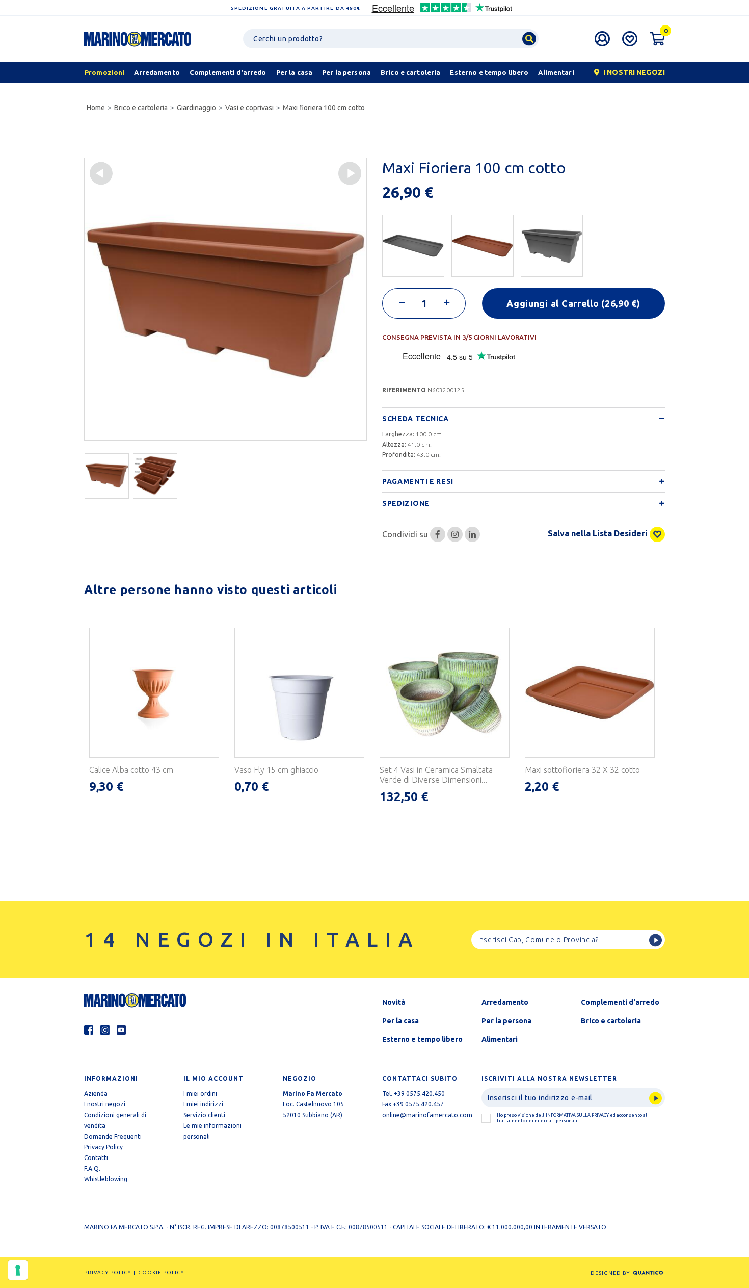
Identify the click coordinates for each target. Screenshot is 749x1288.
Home (96, 108)
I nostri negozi (104, 1104)
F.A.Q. (92, 1168)
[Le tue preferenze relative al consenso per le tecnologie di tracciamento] (18, 1270)
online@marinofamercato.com (427, 1115)
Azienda (96, 1093)
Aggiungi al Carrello (573, 303)
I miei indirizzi (203, 1104)
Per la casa (400, 1021)
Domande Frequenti (113, 1136)
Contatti (96, 1157)
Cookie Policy (161, 1272)
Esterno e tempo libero (422, 1039)
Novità (393, 1002)
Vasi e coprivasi (249, 108)
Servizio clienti (204, 1115)
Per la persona (506, 1021)
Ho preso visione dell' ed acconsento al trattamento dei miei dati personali (572, 1118)
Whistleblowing (105, 1179)
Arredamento (504, 1002)
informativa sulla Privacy (577, 1115)
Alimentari (499, 1039)
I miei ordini (200, 1093)
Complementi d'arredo (620, 1002)
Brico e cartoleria (141, 108)
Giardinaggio (196, 108)
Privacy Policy (103, 1147)
